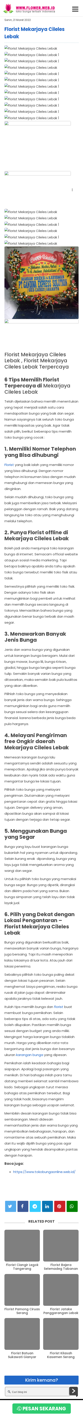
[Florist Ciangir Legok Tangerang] (22, 1246)
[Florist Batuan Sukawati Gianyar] (22, 1334)
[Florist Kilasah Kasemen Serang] (61, 1334)
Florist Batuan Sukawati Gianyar (22, 1355)
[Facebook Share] (23, 1206)
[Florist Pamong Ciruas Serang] (22, 1290)
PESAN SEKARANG (43, 1408)
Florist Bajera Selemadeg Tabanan (61, 1267)
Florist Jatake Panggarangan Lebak (60, 1311)
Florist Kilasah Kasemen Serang (61, 1355)
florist (58, 1006)
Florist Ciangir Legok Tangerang (22, 1267)
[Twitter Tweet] (10, 1206)
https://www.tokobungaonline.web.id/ (44, 1171)
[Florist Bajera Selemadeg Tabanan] (61, 1246)
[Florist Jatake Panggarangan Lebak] (61, 1290)
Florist (9, 464)
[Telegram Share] (35, 1206)
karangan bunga (29, 1054)
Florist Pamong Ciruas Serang (22, 1311)
